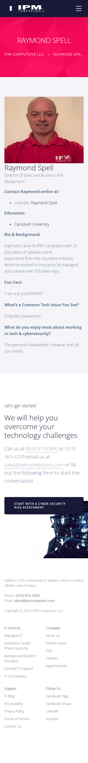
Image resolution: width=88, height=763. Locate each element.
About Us (53, 635)
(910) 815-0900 (42, 448)
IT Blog (9, 696)
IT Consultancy (15, 676)
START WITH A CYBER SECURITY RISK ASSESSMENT (40, 506)
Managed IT (13, 635)
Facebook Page (57, 696)
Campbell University (31, 224)
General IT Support (18, 668)
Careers (52, 658)
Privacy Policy (14, 711)
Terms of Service (17, 718)
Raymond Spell (44, 202)
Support (10, 688)
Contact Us (13, 726)
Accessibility (13, 703)
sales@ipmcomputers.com (34, 464)
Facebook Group (58, 703)
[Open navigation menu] (79, 8)
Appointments (56, 665)
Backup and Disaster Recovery (20, 658)
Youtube (52, 718)
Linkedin (52, 711)
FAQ (49, 650)
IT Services (12, 628)
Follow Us (53, 688)
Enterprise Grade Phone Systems (17, 646)
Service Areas (56, 643)
